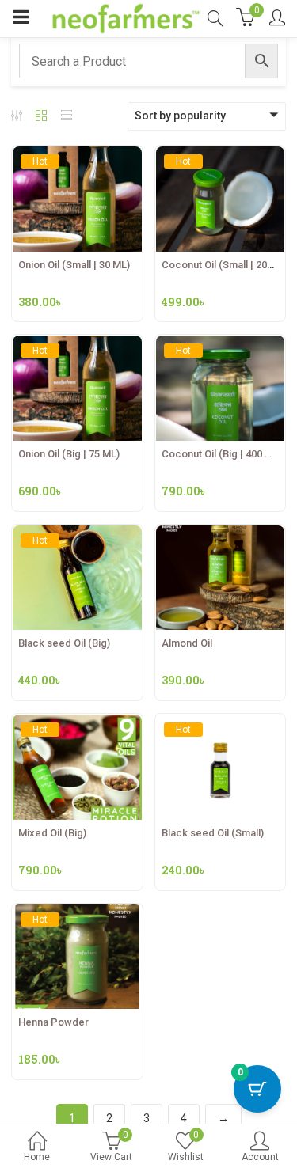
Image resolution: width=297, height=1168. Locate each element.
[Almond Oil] (220, 534)
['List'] (66, 117)
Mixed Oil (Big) (52, 833)
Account (260, 1156)
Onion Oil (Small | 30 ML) (74, 265)
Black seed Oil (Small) (213, 833)
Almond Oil (187, 643)
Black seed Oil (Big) (64, 643)
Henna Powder (53, 1022)
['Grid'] (41, 117)
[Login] (277, 18)
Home (37, 1156)
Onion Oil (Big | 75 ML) (69, 454)
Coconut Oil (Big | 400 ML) (222, 454)
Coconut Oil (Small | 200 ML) (227, 265)
